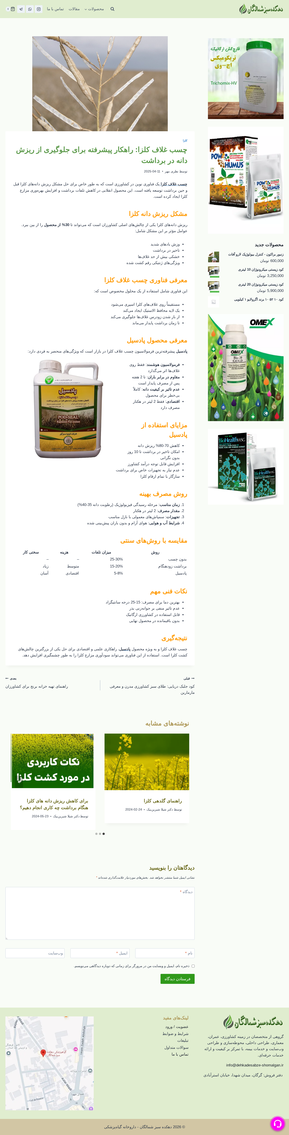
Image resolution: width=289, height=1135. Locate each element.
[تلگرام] (21, 9)
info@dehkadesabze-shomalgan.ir (255, 1065)
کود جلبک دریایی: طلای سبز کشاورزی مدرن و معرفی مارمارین (152, 686)
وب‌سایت (55, 953)
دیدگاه (186, 892)
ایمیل (122, 953)
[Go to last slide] (181, 782)
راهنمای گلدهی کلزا (163, 800)
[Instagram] (38, 9)
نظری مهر (171, 171)
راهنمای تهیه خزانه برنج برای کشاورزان (36, 683)
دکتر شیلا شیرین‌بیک (160, 809)
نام (189, 953)
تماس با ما (55, 9)
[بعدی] (19, 782)
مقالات (74, 9)
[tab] (104, 834)
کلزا (185, 140)
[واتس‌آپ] (30, 9)
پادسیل (136, 340)
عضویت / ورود (177, 1027)
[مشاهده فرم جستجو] (112, 9)
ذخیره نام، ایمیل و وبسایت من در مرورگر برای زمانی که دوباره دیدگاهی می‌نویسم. (131, 966)
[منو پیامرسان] (277, 1123)
